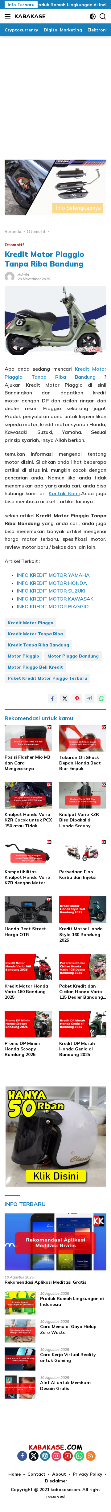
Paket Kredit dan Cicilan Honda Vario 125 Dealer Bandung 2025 (81, 991)
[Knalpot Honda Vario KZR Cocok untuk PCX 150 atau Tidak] (28, 795)
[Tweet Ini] (64, 698)
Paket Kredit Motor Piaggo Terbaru (47, 678)
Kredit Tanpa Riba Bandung (38, 645)
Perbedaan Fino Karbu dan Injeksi (78, 874)
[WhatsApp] (79, 1456)
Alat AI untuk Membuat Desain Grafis (65, 1385)
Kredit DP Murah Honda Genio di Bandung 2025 (77, 1049)
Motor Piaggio (23, 656)
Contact (36, 1474)
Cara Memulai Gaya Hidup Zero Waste (68, 1329)
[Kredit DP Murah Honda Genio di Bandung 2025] (82, 1024)
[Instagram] (56, 1456)
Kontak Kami (64, 493)
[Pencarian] (102, 16)
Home (14, 1474)
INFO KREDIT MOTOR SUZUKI (51, 591)
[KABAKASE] (55, 1447)
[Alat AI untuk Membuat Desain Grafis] (20, 1387)
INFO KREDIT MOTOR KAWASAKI (56, 599)
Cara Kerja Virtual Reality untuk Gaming (68, 1357)
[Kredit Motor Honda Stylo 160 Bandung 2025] (82, 909)
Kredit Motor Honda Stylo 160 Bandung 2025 (81, 934)
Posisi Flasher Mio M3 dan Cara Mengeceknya (27, 762)
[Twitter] (34, 1456)
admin (23, 274)
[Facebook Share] (52, 698)
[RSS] (91, 1456)
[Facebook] (22, 1456)
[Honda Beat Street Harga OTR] (28, 909)
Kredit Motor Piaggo (30, 623)
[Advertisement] (55, 94)
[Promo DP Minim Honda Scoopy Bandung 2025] (28, 1024)
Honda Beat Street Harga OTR (25, 931)
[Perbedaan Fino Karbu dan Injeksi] (82, 852)
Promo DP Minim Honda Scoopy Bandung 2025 (22, 1049)
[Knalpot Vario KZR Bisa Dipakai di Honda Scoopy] (82, 795)
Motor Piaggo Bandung (73, 656)
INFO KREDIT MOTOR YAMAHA (53, 575)
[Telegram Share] (89, 698)
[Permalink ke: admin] (9, 276)
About (59, 1474)
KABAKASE (30, 16)
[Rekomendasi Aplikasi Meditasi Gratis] (55, 1242)
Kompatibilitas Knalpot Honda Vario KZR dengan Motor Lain (27, 877)
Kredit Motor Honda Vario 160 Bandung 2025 (26, 991)
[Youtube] (68, 1456)
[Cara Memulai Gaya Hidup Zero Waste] (20, 1331)
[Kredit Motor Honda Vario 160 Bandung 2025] (28, 967)
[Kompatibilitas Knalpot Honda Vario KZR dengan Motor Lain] (28, 852)
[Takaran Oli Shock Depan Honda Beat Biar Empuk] (82, 738)
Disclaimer (56, 1481)
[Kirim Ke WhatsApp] (101, 698)
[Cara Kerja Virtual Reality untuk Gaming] (20, 1359)
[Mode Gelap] (92, 16)
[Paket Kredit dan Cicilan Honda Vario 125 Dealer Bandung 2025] (82, 967)
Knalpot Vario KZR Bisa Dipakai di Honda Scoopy (79, 820)
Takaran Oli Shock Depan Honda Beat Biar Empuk (80, 763)
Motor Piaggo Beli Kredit (35, 667)
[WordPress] (45, 1456)
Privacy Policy (87, 1474)
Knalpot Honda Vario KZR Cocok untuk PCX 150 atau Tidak (28, 820)
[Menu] (9, 16)
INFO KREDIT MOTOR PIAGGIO (53, 606)
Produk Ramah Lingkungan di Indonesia (68, 4)
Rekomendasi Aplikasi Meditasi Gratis (45, 1282)
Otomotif (14, 244)
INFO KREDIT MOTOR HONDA (52, 583)
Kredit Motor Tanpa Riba (35, 634)
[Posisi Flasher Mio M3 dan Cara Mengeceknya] (28, 738)
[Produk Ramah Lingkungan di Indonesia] (20, 1302)
